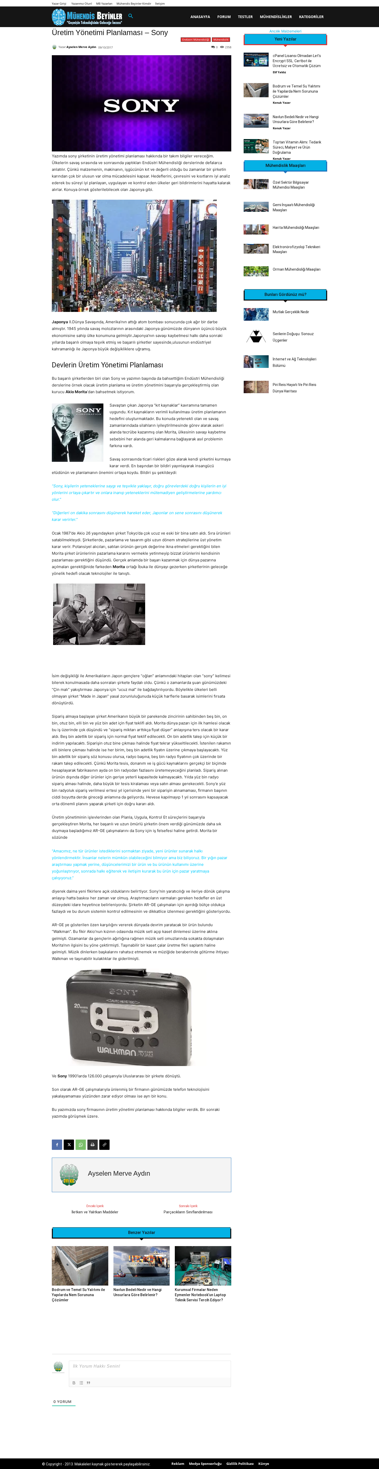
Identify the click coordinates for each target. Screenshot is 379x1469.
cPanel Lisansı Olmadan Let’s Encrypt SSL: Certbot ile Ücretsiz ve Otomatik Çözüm (297, 61)
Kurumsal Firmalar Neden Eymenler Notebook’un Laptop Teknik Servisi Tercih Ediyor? (200, 1295)
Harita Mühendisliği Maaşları (296, 227)
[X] (69, 1145)
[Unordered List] (81, 1383)
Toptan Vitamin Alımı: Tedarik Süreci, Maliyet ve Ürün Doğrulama (297, 147)
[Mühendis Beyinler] (87, 17)
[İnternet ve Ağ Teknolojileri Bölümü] (256, 361)
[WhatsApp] (81, 1145)
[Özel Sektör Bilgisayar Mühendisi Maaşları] (256, 184)
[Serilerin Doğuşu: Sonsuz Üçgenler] (256, 336)
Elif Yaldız (279, 72)
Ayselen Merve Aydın (81, 47)
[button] (130, 16)
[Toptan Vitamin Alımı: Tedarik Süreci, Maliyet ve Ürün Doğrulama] (256, 146)
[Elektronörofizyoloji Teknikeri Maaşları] (256, 249)
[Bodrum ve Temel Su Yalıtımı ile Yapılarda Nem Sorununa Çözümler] (80, 1266)
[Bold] (74, 1383)
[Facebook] (57, 1145)
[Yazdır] (92, 1145)
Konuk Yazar (282, 102)
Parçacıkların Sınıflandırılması (188, 1212)
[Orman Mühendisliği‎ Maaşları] (256, 271)
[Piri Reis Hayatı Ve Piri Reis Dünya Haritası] (256, 387)
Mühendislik (220, 39)
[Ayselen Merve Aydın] (55, 47)
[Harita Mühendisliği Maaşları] (256, 229)
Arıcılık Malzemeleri (285, 31)
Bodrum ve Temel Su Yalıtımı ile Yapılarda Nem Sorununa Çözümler (78, 1295)
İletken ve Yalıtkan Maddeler (94, 1212)
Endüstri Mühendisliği (195, 39)
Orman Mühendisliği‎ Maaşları (296, 269)
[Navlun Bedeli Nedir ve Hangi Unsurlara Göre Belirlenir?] (141, 1266)
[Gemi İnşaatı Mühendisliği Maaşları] (256, 207)
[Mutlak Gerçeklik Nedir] (256, 314)
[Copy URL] (104, 1145)
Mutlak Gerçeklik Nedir (291, 312)
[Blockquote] (88, 1383)
